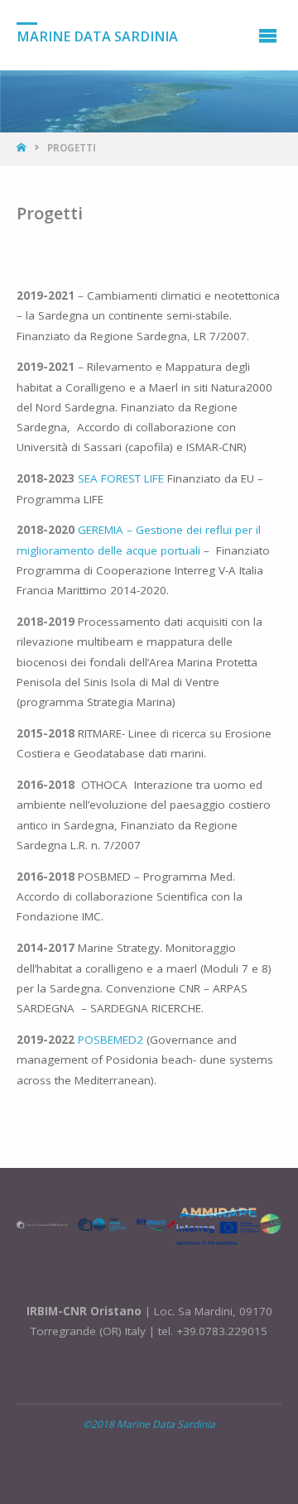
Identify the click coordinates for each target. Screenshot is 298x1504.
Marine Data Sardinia (97, 35)
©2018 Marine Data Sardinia (149, 1424)
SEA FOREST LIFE (119, 478)
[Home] (23, 148)
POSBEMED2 (108, 1039)
